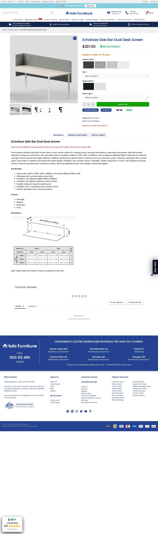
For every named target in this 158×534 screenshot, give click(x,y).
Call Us (133, 11)
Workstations (117, 389)
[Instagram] (76, 411)
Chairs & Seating (50, 20)
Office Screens (117, 393)
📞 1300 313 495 (61, 1)
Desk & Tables (64, 20)
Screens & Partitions (107, 20)
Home (3, 1)
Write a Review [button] (136, 302)
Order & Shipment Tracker (91, 398)
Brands (52, 391)
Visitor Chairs (117, 391)
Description (58, 135)
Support (145, 2)
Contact (20, 1)
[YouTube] (85, 411)
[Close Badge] (22, 517)
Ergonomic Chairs (139, 384)
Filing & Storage (77, 20)
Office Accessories (124, 20)
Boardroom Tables (140, 389)
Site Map (84, 400)
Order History (55, 402)
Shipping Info (35, 1)
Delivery (84, 389)
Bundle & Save (34, 19)
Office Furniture (118, 382)
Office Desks (116, 386)
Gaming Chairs (138, 382)
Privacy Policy (86, 393)
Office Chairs (117, 384)
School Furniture (139, 391)
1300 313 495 (19, 357)
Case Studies (55, 384)
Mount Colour (88, 81)
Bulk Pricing (116, 11)
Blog (52, 389)
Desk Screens (13, 30)
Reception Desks (118, 398)
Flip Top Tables (117, 395)
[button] (155, 267)
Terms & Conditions (88, 396)
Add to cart (123, 104)
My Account (54, 400)
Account (153, 2)
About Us (10, 1)
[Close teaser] (152, 275)
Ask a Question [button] (118, 302)
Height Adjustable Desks (142, 386)
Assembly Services (48, 1)
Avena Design (93, 121)
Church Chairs (138, 393)
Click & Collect (139, 20)
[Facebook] (67, 411)
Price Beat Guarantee (89, 402)
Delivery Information (77, 135)
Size (85, 72)
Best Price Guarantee (61, 24)
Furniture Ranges (91, 20)
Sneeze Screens (139, 395)
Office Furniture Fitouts (140, 24)
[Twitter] (81, 411)
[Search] (52, 12)
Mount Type (88, 94)
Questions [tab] (32, 306)
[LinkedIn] (72, 411)
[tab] (58, 135)
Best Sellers (19, 20)
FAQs (27, 1)
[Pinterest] (90, 411)
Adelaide (41, 389)
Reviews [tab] (18, 306)
